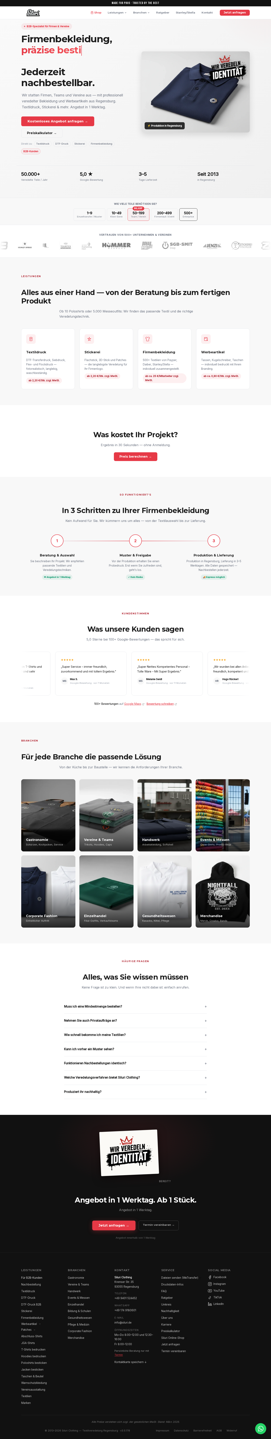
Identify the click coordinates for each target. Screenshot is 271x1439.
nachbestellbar (56, 82)
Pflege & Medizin (78, 1324)
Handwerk (74, 1291)
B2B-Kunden (30, 151)
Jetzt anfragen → (114, 1225)
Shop (97, 12)
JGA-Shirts (28, 1343)
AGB (219, 1430)
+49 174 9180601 (125, 1310)
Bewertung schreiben (160, 703)
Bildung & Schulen (79, 1311)
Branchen (140, 12)
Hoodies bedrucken (33, 1356)
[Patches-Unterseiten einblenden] (34, 1330)
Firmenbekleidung (101, 143)
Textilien (26, 1396)
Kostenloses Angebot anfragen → (58, 121)
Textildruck (42, 143)
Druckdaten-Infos (172, 1284)
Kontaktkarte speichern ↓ (130, 1362)
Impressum (162, 1430)
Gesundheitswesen (80, 1317)
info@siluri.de (123, 1322)
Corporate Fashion (80, 1331)
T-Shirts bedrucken (33, 1349)
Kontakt (207, 12)
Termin (118, 1354)
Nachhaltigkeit (170, 1311)
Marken (26, 1402)
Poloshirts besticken (34, 1362)
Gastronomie (76, 1277)
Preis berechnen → (135, 456)
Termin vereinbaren (173, 1351)
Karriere (166, 1324)
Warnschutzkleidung (34, 1382)
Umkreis (166, 1304)
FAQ (164, 1291)
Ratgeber (162, 12)
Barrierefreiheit (202, 1430)
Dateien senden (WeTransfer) (179, 1277)
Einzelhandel (76, 1304)
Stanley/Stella (185, 12)
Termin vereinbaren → (159, 1224)
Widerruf (232, 1430)
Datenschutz (181, 1430)
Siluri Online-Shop (172, 1337)
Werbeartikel (29, 1324)
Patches (26, 1329)
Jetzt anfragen (235, 12)
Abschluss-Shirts (31, 1336)
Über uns (167, 1317)
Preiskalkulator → (42, 133)
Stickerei (79, 143)
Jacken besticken (32, 1369)
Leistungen (116, 12)
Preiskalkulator (170, 1331)
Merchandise (76, 1337)
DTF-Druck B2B (31, 1304)
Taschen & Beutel (32, 1376)
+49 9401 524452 (125, 1298)
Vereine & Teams (78, 1284)
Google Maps (132, 703)
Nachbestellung (31, 1284)
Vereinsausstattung (33, 1389)
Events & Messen (79, 1297)
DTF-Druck (61, 143)
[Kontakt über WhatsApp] (260, 1428)
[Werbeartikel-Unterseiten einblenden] (40, 1324)
